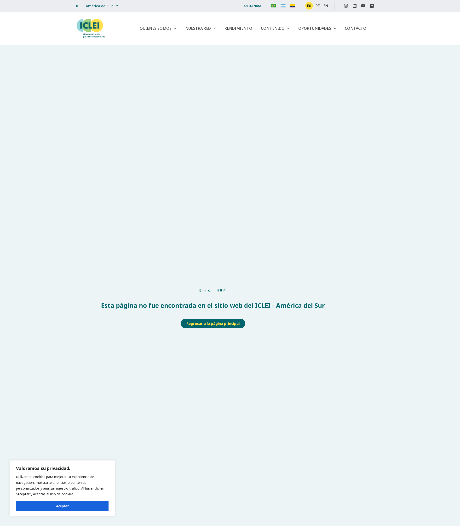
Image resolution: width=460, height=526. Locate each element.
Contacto (355, 28)
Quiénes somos (156, 28)
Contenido (273, 28)
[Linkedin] (354, 5)
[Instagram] (346, 5)
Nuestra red (198, 28)
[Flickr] (372, 5)
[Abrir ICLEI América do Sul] (117, 6)
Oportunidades (314, 28)
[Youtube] (363, 5)
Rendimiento (238, 28)
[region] (62, 488)
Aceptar (62, 506)
